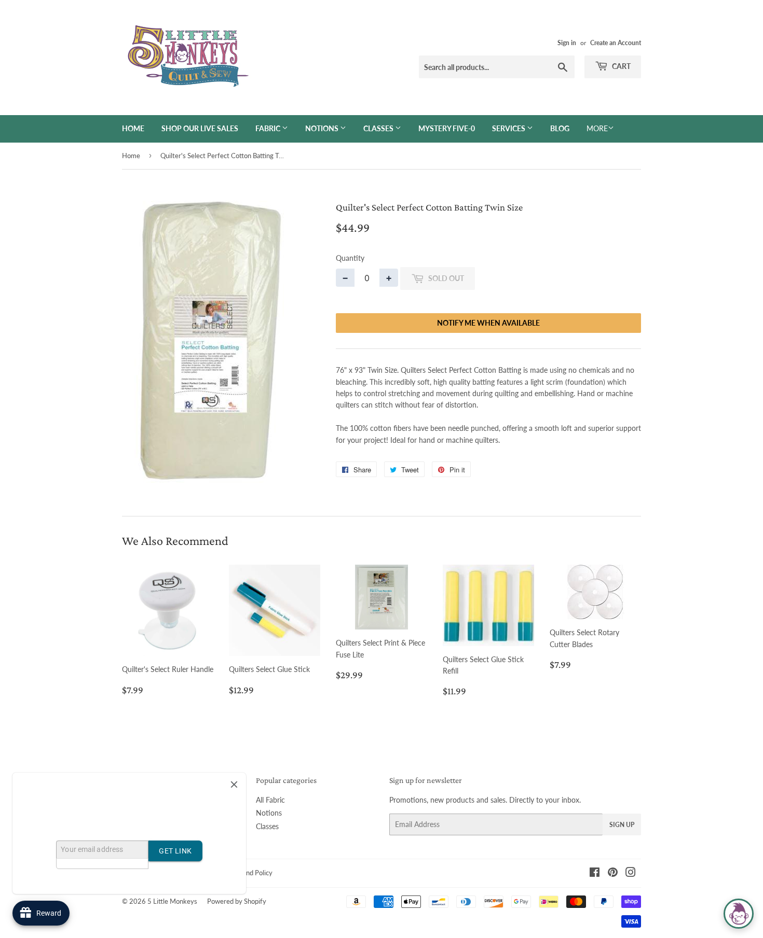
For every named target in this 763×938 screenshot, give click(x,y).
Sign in (566, 43)
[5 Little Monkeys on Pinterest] (612, 873)
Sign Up (621, 825)
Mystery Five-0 (446, 128)
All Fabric (270, 799)
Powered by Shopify (236, 901)
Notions (322, 128)
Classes (379, 128)
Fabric (268, 128)
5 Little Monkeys (172, 901)
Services (509, 128)
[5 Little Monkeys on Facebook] (594, 873)
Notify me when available (488, 322)
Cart (620, 66)
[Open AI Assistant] (739, 914)
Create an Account (615, 43)
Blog (559, 128)
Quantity (350, 258)
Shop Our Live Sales (199, 128)
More (597, 128)
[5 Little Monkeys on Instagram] (630, 873)
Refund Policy (252, 873)
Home (133, 128)
